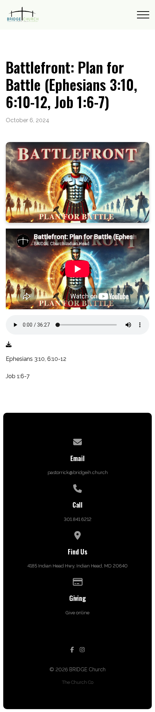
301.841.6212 (78, 519)
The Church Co (77, 682)
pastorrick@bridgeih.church (78, 472)
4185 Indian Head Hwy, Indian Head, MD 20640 (77, 566)
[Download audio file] (9, 344)
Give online (77, 612)
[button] (143, 15)
